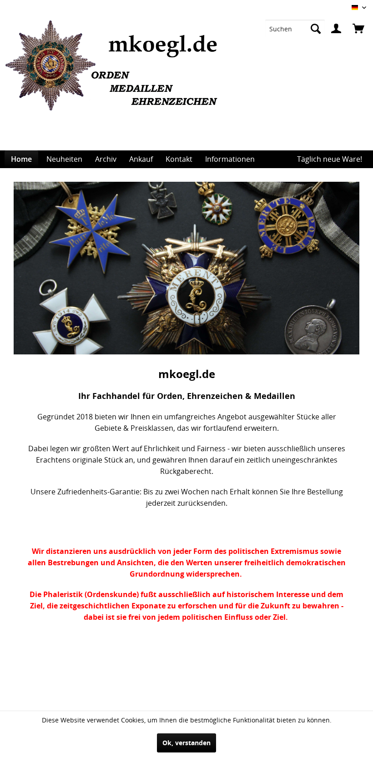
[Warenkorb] (358, 29)
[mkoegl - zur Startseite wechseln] (115, 85)
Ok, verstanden (186, 742)
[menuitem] (295, 29)
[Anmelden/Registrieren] (336, 29)
